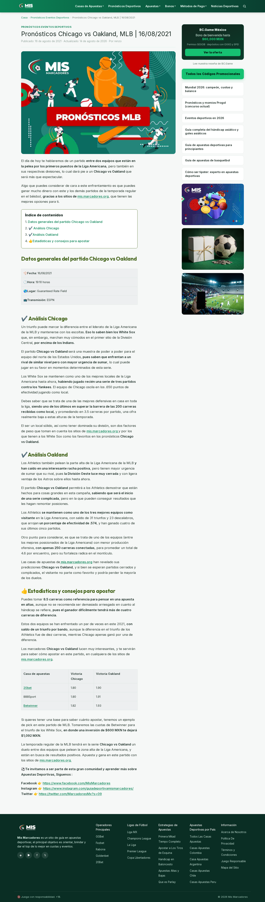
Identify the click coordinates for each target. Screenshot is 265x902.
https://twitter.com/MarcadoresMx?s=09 (70, 794)
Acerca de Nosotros (233, 832)
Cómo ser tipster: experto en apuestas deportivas (211, 173)
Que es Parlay (167, 882)
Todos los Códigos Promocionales (213, 74)
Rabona (100, 849)
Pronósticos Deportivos (124, 6)
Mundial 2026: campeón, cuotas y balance (209, 89)
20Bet (99, 862)
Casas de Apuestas (89, 6)
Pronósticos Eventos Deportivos (50, 17)
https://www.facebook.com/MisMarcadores (76, 783)
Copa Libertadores (138, 857)
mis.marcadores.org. (56, 760)
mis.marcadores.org (93, 196)
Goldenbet (102, 855)
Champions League (139, 838)
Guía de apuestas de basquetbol (207, 160)
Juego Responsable (233, 861)
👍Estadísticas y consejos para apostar (59, 241)
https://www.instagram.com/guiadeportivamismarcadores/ (88, 788)
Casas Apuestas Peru (203, 882)
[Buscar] (244, 6)
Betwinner (30, 705)
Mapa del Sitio (230, 867)
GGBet (100, 836)
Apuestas (152, 6)
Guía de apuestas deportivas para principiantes (208, 146)
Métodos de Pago (193, 6)
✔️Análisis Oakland (43, 235)
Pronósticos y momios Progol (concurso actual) (205, 104)
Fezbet (100, 843)
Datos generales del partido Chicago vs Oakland (65, 222)
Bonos (170, 6)
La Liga (131, 844)
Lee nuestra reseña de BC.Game (213, 63)
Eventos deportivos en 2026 (204, 118)
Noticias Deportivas (224, 6)
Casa (24, 17)
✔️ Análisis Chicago (44, 228)
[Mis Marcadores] (25, 6)
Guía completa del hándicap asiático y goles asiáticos (211, 131)
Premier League (136, 851)
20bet (27, 688)
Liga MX (132, 832)
